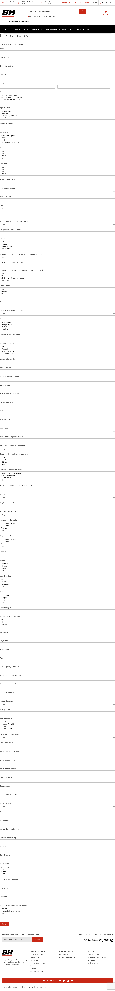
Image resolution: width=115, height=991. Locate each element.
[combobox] (53, 11)
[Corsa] (57, 568)
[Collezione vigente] (57, 135)
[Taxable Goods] (57, 111)
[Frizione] (57, 347)
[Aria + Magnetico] (57, 353)
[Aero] (57, 570)
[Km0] (57, 140)
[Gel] (57, 579)
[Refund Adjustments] (57, 116)
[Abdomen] (57, 867)
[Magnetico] (57, 349)
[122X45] (57, 457)
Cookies (22, 987)
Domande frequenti (37, 963)
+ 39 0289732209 (49, 16)
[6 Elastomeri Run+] (57, 475)
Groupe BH (66, 3)
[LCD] (57, 153)
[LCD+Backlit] (57, 156)
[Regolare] (57, 329)
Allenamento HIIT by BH (97, 957)
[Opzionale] (57, 280)
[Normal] (57, 566)
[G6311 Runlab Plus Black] (57, 100)
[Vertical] (57, 528)
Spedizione (34, 957)
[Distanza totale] (57, 246)
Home (2, 22)
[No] (57, 151)
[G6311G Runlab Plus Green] (57, 97)
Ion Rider (91, 960)
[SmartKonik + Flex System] (57, 473)
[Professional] (57, 322)
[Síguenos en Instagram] (68, 981)
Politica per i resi (36, 955)
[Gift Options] (57, 118)
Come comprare (36, 971)
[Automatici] (57, 595)
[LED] (57, 158)
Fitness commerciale (67, 957)
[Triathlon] (57, 564)
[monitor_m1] (57, 726)
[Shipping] (57, 113)
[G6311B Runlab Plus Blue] (57, 95)
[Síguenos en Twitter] (64, 981)
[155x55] (57, 462)
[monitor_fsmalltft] (57, 724)
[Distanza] (57, 244)
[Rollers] (57, 624)
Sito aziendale (93, 955)
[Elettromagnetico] (57, 351)
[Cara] (57, 874)
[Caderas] (57, 871)
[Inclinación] (57, 248)
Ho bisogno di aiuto (35, 16)
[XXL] (57, 586)
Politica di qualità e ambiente (39, 987)
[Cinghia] (57, 598)
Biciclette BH (93, 963)
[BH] (14, 953)
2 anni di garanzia (37, 966)
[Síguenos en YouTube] (72, 981)
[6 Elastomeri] (57, 478)
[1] (57, 211)
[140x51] (57, 464)
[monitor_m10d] (57, 728)
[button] (111, 3)
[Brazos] (57, 869)
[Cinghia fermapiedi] (57, 600)
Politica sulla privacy (9, 987)
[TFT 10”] (57, 167)
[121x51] (57, 460)
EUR (112, 87)
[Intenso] (57, 327)
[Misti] (57, 602)
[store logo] (9, 13)
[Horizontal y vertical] (57, 523)
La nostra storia (65, 955)
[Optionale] (57, 291)
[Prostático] (57, 584)
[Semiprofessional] (57, 324)
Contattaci (34, 960)
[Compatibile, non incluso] (57, 911)
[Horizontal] (57, 526)
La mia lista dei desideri (82, 3)
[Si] (57, 260)
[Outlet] (57, 138)
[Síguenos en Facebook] (60, 981)
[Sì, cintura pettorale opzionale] (57, 278)
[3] (57, 215)
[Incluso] (57, 909)
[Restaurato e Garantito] (57, 142)
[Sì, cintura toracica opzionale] (57, 262)
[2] (57, 213)
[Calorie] (57, 242)
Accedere (33, 969)
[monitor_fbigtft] (57, 722)
